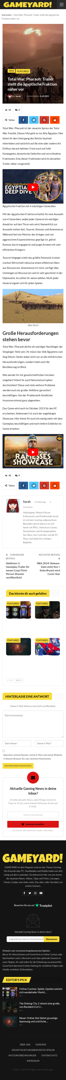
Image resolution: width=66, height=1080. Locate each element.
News (11, 71)
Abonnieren (51, 939)
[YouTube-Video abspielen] (33, 187)
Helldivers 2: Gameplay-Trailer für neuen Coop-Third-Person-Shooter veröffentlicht (17, 570)
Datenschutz (49, 1055)
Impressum (33, 1060)
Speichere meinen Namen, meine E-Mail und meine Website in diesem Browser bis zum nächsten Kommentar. (32, 757)
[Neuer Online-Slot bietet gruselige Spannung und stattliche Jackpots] (18, 646)
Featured (23, 71)
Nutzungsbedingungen (22, 1055)
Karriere (41, 1044)
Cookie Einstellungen (44, 1069)
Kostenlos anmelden (35, 824)
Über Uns (25, 1044)
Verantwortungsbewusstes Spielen (33, 1050)
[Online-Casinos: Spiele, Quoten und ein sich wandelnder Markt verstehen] (18, 610)
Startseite (6, 15)
